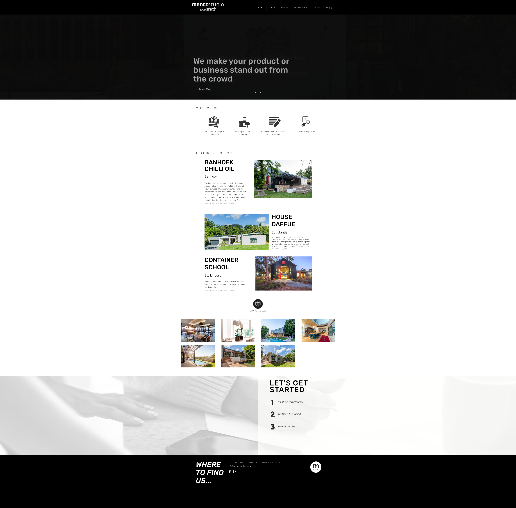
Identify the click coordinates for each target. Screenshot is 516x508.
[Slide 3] (260, 92)
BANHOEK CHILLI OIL (219, 165)
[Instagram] (330, 7)
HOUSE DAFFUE (283, 220)
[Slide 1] (255, 92)
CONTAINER (221, 259)
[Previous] (14, 57)
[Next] (501, 57)
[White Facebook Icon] (230, 472)
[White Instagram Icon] (235, 472)
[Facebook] (327, 7)
